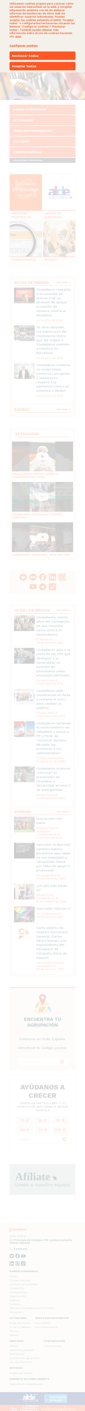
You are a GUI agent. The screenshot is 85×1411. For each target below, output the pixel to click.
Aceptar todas (24, 66)
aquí (18, 36)
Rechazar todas (25, 56)
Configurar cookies (23, 45)
